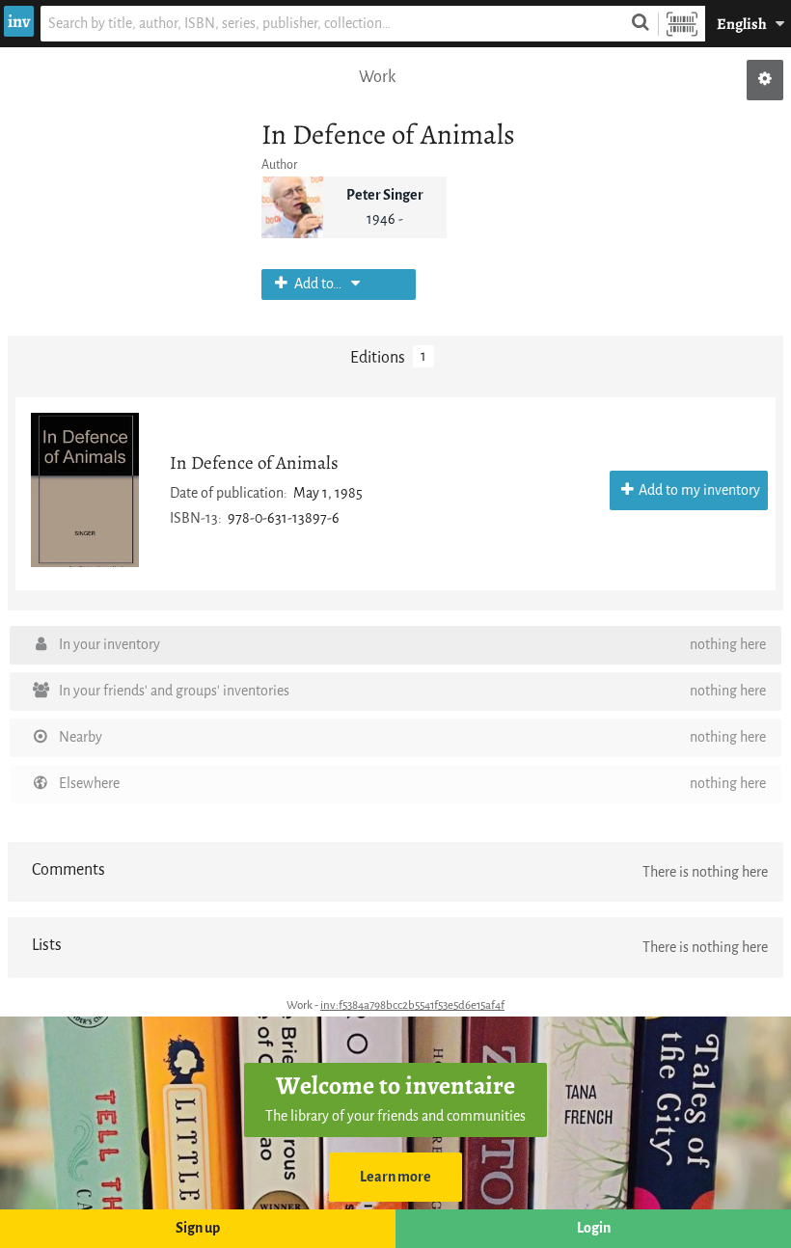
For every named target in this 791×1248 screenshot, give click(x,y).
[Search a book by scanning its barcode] (682, 23)
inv (19, 21)
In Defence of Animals (254, 462)
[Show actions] (765, 80)
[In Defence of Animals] (85, 490)
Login (594, 1228)
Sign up (198, 1228)
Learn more (395, 1177)
